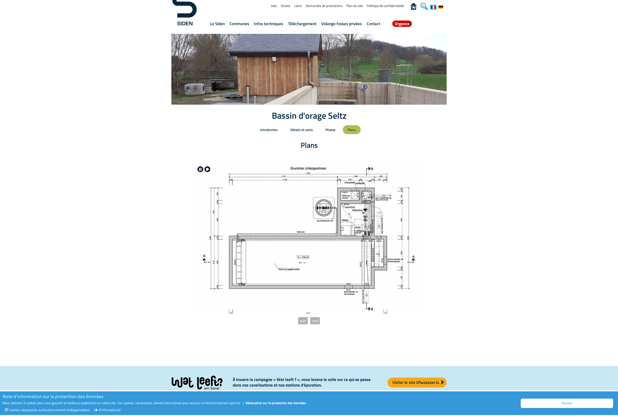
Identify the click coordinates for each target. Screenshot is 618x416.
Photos (330, 129)
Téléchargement (302, 24)
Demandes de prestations (324, 5)
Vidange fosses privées (341, 24)
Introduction (269, 129)
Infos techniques (268, 24)
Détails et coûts (301, 129)
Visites (285, 5)
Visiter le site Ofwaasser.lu (416, 382)
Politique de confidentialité (385, 5)
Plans (352, 129)
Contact (373, 24)
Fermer (567, 403)
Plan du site (354, 5)
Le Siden (217, 24)
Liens (298, 5)
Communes (239, 24)
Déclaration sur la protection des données (276, 402)
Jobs (274, 5)
